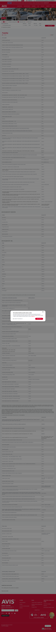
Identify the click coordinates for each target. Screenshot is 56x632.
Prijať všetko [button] (39, 318)
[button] (18, 318)
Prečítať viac (33, 316)
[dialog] (28, 316)
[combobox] (42, 311)
